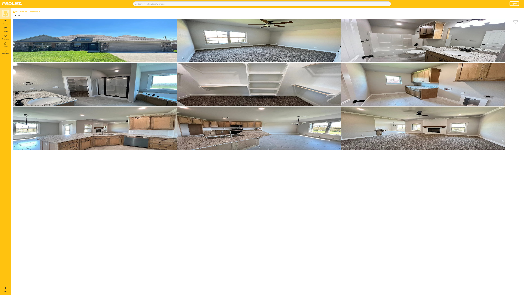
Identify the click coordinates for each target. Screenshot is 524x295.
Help (5, 291)
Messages (5, 39)
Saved (5, 31)
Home (5, 24)
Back (18, 15)
